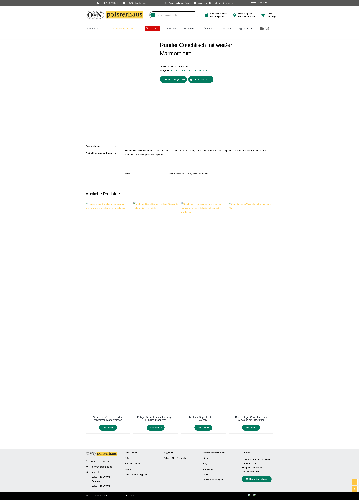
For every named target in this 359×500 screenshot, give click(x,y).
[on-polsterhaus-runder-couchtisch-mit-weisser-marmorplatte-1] (121, 87)
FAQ (205, 463)
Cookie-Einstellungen (213, 480)
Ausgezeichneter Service (180, 3)
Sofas (127, 458)
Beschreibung (93, 146)
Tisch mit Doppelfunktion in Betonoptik (203, 418)
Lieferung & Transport (223, 3)
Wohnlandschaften (133, 463)
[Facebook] (262, 28)
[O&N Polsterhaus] (114, 12)
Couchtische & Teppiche (195, 70)
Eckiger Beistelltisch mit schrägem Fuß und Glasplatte (155, 418)
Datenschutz (209, 474)
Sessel (128, 469)
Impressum (208, 469)
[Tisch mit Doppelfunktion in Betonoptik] (203, 204)
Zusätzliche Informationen (99, 153)
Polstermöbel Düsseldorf (175, 458)
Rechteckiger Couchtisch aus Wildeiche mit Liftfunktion (251, 418)
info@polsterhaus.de (137, 3)
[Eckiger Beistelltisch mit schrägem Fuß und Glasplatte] (155, 204)
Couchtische (177, 70)
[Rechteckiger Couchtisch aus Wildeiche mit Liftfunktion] (251, 204)
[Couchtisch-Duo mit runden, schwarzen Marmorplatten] (108, 204)
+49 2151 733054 (110, 3)
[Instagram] (267, 28)
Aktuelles (202, 3)
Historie (206, 458)
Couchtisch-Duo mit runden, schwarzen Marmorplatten (108, 418)
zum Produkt (108, 427)
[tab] (101, 146)
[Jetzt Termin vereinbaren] (216, 15)
